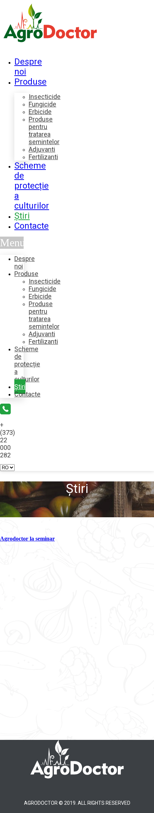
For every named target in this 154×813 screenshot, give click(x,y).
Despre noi (24, 262)
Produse (30, 82)
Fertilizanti (43, 157)
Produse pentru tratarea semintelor (44, 130)
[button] (12, 243)
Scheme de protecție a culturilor (31, 186)
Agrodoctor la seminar (27, 539)
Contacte (31, 226)
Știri (22, 216)
